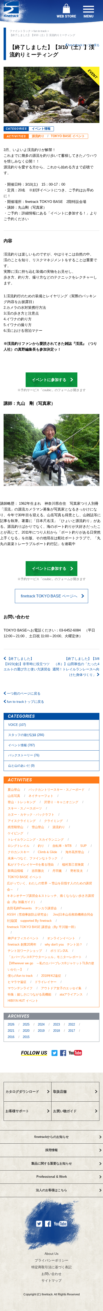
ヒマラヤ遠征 (17, 982)
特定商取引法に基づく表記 (51, 1267)
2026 (11, 1024)
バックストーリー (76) (23, 755)
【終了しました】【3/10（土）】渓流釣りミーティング (42, 35)
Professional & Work (51, 1176)
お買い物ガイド (65, 1111)
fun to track (40, 31)
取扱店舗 (60, 1091)
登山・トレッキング (22, 802)
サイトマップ (51, 1280)
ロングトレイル (18, 846)
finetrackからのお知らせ (51, 1137)
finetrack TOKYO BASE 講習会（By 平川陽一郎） (42, 927)
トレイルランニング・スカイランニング (36, 839)
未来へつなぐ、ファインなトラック (32, 858)
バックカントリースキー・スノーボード (57, 789)
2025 (26, 1024)
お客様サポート (17, 1111)
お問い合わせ (51, 1274)
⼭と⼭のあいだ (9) (21, 765)
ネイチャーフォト (41, 796)
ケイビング (15, 833)
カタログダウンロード (22, 1091)
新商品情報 (15, 871)
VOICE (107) (17, 725)
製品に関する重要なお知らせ (51, 1163)
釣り (41, 846)
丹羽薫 (57, 871)
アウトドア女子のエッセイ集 (61, 988)
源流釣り (38, 136)
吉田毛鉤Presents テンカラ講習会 (32, 908)
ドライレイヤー (46, 982)
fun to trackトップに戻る (83, 45)
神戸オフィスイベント (23, 938)
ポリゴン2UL (59, 951)
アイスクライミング (22, 821)
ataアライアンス (71, 994)
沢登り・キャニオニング (61, 802)
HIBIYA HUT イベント (23, 1000)
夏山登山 (14, 789)
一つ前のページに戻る (23, 693)
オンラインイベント (61, 938)
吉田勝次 (38, 871)
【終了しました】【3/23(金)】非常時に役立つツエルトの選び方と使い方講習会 (27, 664)
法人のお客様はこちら (51, 1190)
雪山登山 (38, 827)
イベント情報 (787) (21, 745)
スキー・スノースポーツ (25, 808)
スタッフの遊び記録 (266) (26, 735)
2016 (11, 1037)
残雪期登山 (15, 827)
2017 (72, 1030)
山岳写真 (14, 796)
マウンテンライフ (20, 988)
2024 (42, 1024)
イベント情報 (41, 128)
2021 (11, 1030)
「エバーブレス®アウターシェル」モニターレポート (45, 957)
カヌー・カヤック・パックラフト (31, 814)
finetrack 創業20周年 (22, 944)
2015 (26, 1037)
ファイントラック (20, 31)
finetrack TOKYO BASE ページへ (49, 596)
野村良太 (76, 871)
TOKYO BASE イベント (68, 136)
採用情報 (51, 1150)
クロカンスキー (18, 852)
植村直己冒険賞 (73, 864)
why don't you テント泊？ (63, 944)
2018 (57, 1030)
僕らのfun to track (20, 975)
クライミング (53, 821)
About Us (51, 1254)
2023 (57, 1024)
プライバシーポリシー (51, 1260)
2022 (72, 1024)
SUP (83, 846)
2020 (26, 1030)
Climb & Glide (47, 852)
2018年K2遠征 (51, 975)
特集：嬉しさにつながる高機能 (29, 994)
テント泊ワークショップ (25, 951)
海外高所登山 (74, 852)
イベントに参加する (49, 380)
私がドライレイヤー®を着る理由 (31, 864)
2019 (42, 1030)
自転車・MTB (62, 846)
